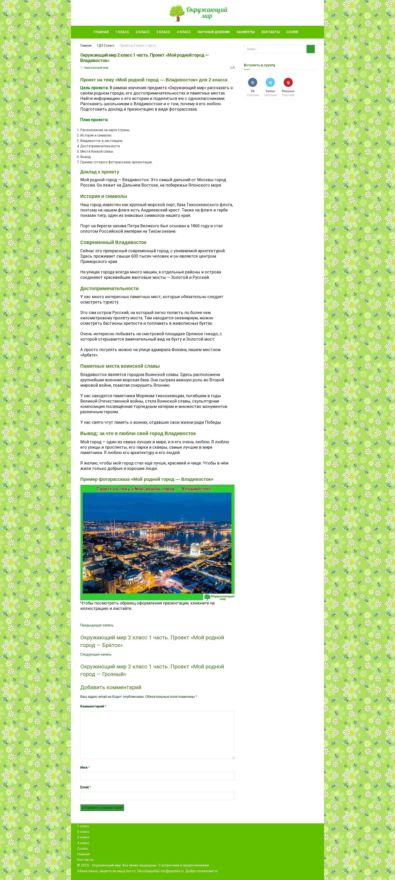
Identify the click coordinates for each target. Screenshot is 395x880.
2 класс (143, 32)
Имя (85, 767)
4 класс (184, 32)
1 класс (122, 32)
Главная (101, 32)
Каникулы (246, 32)
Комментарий (93, 706)
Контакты (270, 32)
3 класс (163, 32)
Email (85, 787)
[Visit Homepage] (198, 13)
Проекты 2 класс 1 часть (138, 45)
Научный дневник (214, 32)
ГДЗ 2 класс (105, 45)
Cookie (292, 32)
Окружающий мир (96, 67)
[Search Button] (313, 32)
